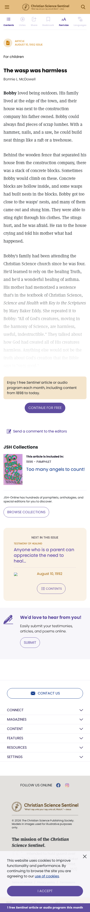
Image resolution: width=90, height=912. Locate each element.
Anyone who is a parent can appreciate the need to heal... (44, 555)
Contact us (49, 693)
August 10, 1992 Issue (29, 44)
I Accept (45, 890)
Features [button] (15, 738)
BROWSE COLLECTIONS (26, 512)
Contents (54, 588)
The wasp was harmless (35, 70)
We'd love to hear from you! (50, 617)
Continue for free (45, 407)
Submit (30, 642)
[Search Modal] (83, 7)
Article (19, 41)
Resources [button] (17, 747)
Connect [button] (15, 710)
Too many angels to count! (55, 469)
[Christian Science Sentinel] (45, 7)
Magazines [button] (16, 719)
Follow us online (36, 785)
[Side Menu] (7, 7)
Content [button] (15, 728)
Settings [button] (14, 756)
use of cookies (47, 876)
